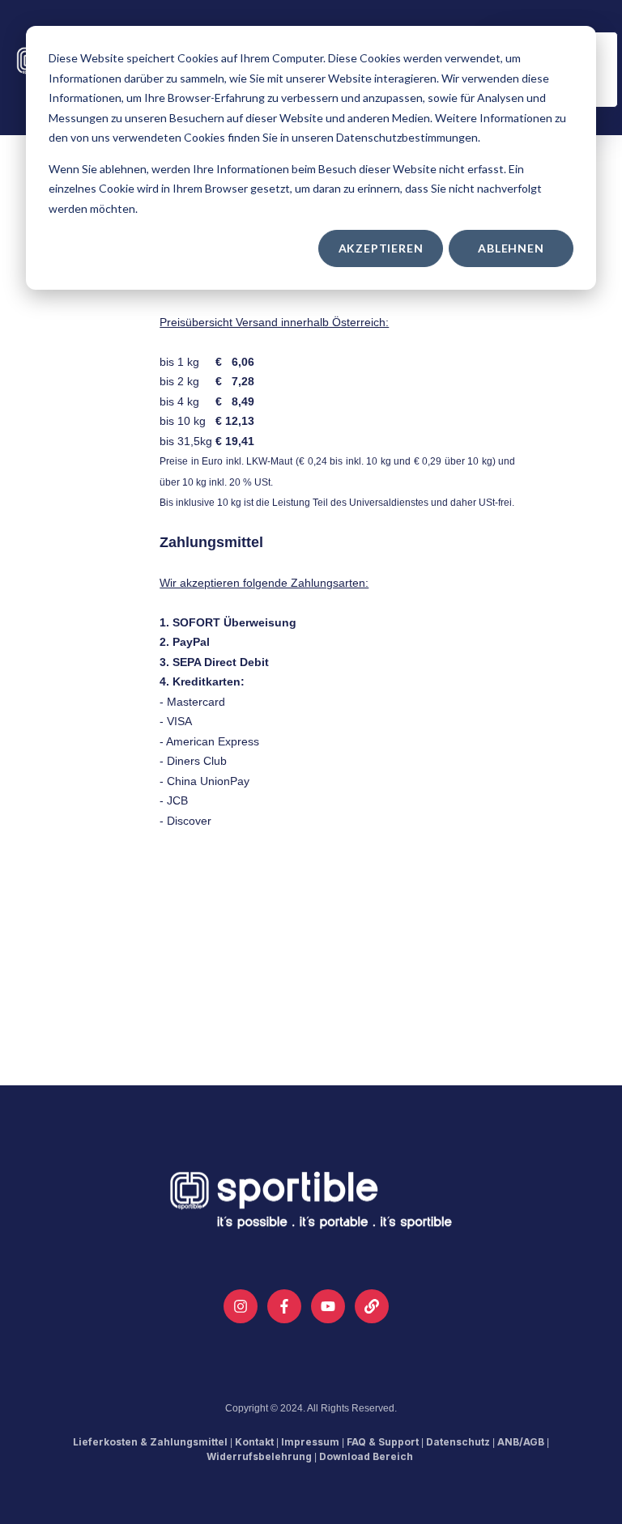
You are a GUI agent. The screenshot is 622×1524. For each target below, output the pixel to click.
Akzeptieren (381, 248)
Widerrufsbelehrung (259, 1456)
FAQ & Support (383, 1442)
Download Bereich (366, 1456)
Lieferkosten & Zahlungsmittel (150, 1442)
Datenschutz (458, 1442)
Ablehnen (510, 248)
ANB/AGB (520, 1442)
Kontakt (254, 1442)
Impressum (310, 1442)
